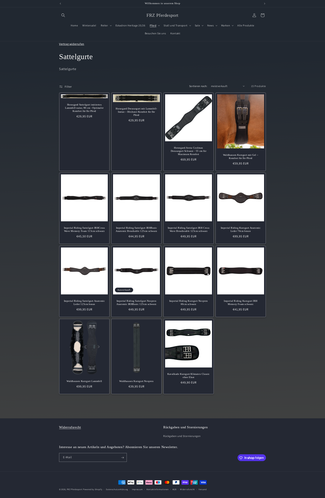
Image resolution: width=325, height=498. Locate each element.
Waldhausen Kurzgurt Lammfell (84, 381)
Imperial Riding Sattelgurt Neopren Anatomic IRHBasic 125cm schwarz (136, 302)
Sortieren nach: (198, 86)
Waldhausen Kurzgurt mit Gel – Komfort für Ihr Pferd (240, 157)
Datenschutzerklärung (117, 489)
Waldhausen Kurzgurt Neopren (136, 381)
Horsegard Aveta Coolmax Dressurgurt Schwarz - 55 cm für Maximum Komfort (189, 151)
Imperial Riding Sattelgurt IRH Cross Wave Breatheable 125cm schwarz (189, 229)
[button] (63, 15)
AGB (174, 489)
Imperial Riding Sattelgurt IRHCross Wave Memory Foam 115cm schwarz (84, 229)
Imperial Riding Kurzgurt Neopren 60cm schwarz (188, 302)
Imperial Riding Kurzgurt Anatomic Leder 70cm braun (241, 229)
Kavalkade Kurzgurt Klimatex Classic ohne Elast (188, 376)
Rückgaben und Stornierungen (181, 436)
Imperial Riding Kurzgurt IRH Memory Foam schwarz (240, 302)
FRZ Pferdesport (75, 489)
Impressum (137, 489)
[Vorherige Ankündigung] (60, 3)
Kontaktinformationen (158, 489)
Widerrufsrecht (70, 427)
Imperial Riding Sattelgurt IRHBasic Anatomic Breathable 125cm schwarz (136, 229)
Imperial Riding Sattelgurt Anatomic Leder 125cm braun (84, 302)
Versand (203, 489)
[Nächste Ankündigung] (264, 3)
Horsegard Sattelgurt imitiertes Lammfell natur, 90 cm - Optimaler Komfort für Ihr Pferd (84, 107)
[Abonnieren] (122, 457)
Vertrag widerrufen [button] (71, 44)
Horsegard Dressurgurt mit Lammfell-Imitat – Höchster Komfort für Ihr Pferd (136, 111)
